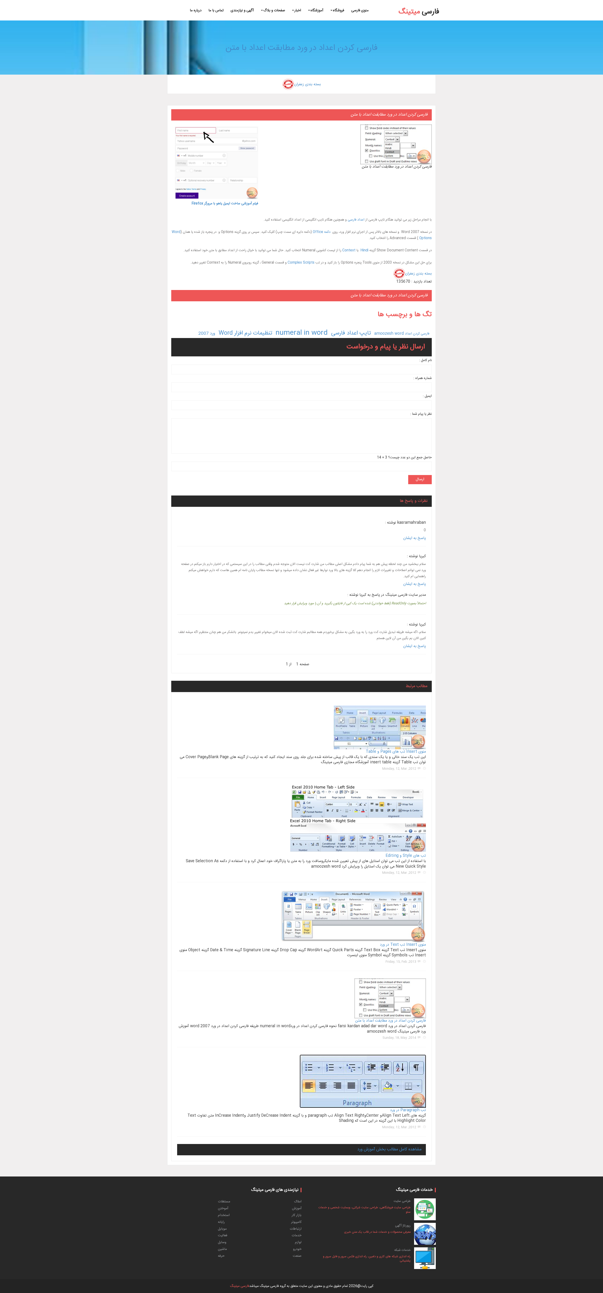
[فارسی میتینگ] (419, 5)
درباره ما (195, 10)
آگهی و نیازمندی (242, 10)
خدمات (297, 1235)
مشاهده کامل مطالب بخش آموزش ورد (389, 1149)
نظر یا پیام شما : (421, 414)
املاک (298, 1201)
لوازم (298, 1242)
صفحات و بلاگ (274, 10)
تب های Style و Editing (406, 856)
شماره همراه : (422, 378)
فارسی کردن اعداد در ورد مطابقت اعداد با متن (301, 48)
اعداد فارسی (356, 220)
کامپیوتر (296, 1222)
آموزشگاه (316, 10)
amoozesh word (389, 333)
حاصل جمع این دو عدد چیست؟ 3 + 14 (404, 457)
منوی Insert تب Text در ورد (403, 945)
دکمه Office (321, 232)
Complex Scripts (301, 263)
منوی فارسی (360, 10)
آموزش (297, 1208)
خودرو (297, 1249)
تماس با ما (216, 10)
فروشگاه (338, 10)
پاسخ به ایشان (414, 538)
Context (348, 250)
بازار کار (297, 1215)
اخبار (297, 10)
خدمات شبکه (402, 1250)
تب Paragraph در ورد (408, 1110)
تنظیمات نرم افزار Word (245, 333)
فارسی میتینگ (239, 1286)
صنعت (297, 1256)
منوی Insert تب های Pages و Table (396, 752)
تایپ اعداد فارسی (351, 333)
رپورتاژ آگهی (403, 1225)
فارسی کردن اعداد (417, 334)
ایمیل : (427, 396)
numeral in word (302, 333)
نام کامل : (425, 360)
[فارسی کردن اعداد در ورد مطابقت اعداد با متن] (553, 1)
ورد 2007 (206, 333)
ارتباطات (296, 1229)
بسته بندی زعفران (307, 84)
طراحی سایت (402, 1201)
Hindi (364, 250)
